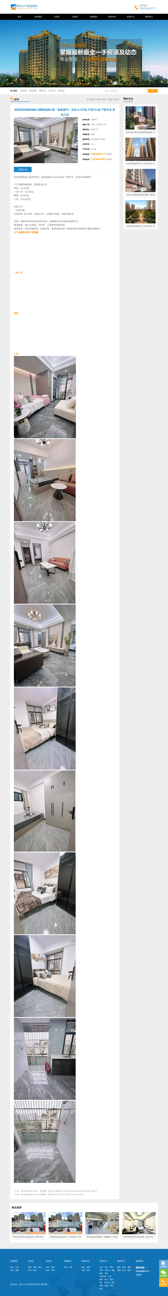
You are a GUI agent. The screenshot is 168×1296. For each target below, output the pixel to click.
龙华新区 (37, 17)
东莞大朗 (102, 1276)
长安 (101, 1267)
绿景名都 (61, 91)
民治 (17, 1267)
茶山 (106, 1279)
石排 (111, 1286)
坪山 (124, 1270)
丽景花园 (33, 91)
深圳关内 (111, 17)
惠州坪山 (148, 17)
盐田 (88, 1270)
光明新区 (93, 17)
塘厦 (113, 1270)
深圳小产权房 (101, 99)
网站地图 (43, 1284)
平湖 (52, 1270)
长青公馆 (51, 91)
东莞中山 (130, 17)
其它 (101, 1289)
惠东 (124, 1267)
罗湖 (83, 1270)
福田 (88, 1267)
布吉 (47, 1267)
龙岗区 (74, 17)
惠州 (129, 1270)
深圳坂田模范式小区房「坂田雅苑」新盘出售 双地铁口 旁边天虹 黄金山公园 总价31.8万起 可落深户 (59, 1191)
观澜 (17, 1270)
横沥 (101, 1279)
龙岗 (47, 1270)
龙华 (12, 1267)
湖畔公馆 (42, 91)
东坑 (106, 1273)
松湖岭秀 (23, 91)
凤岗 (101, 1273)
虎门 (106, 1267)
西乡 (29, 1267)
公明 (70, 1267)
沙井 (29, 1270)
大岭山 (107, 1270)
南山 (83, 1267)
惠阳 (119, 1267)
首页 (19, 17)
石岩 (35, 1267)
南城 (106, 1286)
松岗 (35, 1270)
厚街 (111, 1267)
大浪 (12, 1270)
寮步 (111, 1279)
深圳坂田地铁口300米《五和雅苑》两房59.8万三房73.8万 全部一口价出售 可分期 (52, 1194)
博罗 (129, 1267)
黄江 (101, 1282)
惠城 (119, 1270)
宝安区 (56, 17)
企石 (109, 1276)
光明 (65, 1267)
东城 (101, 1286)
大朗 (101, 1270)
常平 (113, 1282)
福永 (40, 1267)
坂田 (116, 99)
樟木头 (107, 1282)
